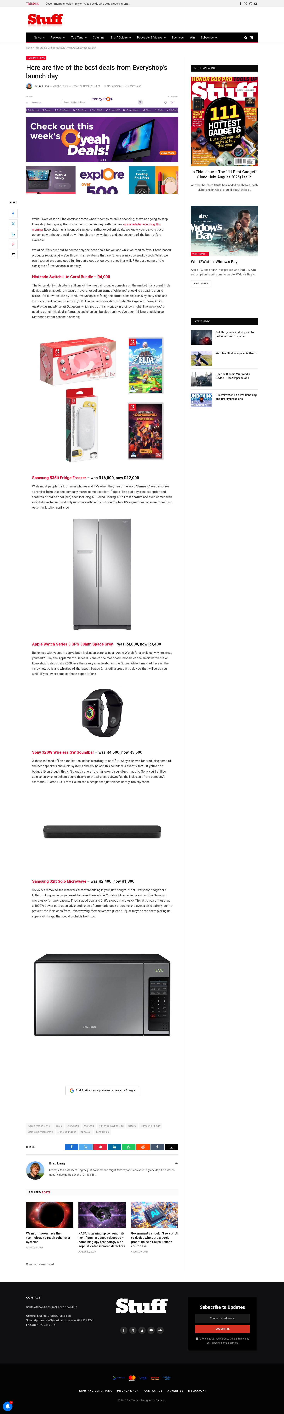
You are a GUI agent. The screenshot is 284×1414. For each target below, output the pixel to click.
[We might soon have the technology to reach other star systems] (49, 1215)
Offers (132, 1125)
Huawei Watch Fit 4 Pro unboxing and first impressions (236, 396)
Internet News (36, 57)
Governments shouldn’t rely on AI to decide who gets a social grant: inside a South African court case (89, 3)
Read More (201, 283)
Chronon (160, 1400)
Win (192, 37)
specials (86, 1131)
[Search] (246, 37)
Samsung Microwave (40, 1131)
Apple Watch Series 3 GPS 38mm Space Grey (72, 644)
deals (58, 1125)
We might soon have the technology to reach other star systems (48, 1238)
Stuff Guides (119, 37)
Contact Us (153, 1390)
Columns (99, 37)
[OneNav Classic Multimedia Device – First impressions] (201, 379)
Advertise (175, 1390)
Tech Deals (102, 1131)
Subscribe (207, 37)
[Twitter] (13, 223)
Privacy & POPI (128, 1390)
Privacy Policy (218, 1342)
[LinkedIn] (13, 234)
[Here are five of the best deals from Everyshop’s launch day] (102, 144)
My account (197, 1390)
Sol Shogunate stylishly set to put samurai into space (235, 334)
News (37, 37)
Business (178, 37)
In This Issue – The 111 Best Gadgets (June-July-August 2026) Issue (224, 174)
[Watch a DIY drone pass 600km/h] (201, 358)
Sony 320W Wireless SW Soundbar (63, 752)
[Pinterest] (13, 244)
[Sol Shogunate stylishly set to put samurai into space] (201, 337)
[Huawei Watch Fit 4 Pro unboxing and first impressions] (201, 400)
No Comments (114, 86)
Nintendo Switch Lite (111, 1125)
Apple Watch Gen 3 (39, 1125)
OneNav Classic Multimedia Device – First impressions (233, 376)
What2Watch (199, 253)
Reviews (56, 37)
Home (29, 47)
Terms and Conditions (94, 1390)
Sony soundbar (67, 1131)
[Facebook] (13, 213)
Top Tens (77, 37)
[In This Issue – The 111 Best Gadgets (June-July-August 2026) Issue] (224, 121)
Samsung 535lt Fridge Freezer (59, 477)
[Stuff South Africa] (45, 20)
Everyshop (73, 1125)
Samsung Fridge (150, 1125)
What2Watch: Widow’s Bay (214, 261)
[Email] (13, 254)
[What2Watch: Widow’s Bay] (224, 231)
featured (89, 1125)
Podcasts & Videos (149, 37)
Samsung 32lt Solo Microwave (59, 881)
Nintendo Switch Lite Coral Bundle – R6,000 (71, 276)
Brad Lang (43, 86)
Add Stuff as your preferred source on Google (105, 1090)
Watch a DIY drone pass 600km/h (236, 353)
